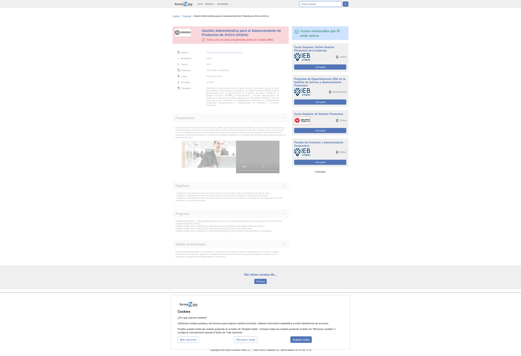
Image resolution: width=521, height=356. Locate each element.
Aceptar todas (301, 339)
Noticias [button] (209, 3)
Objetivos (182, 185)
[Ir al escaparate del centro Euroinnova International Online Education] (187, 32)
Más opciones (188, 339)
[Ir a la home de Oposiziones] (183, 4)
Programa (182, 213)
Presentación (184, 117)
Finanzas (260, 281)
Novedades (222, 3)
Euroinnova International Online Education (224, 52)
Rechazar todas (245, 339)
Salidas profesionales (190, 244)
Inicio (200, 3)
